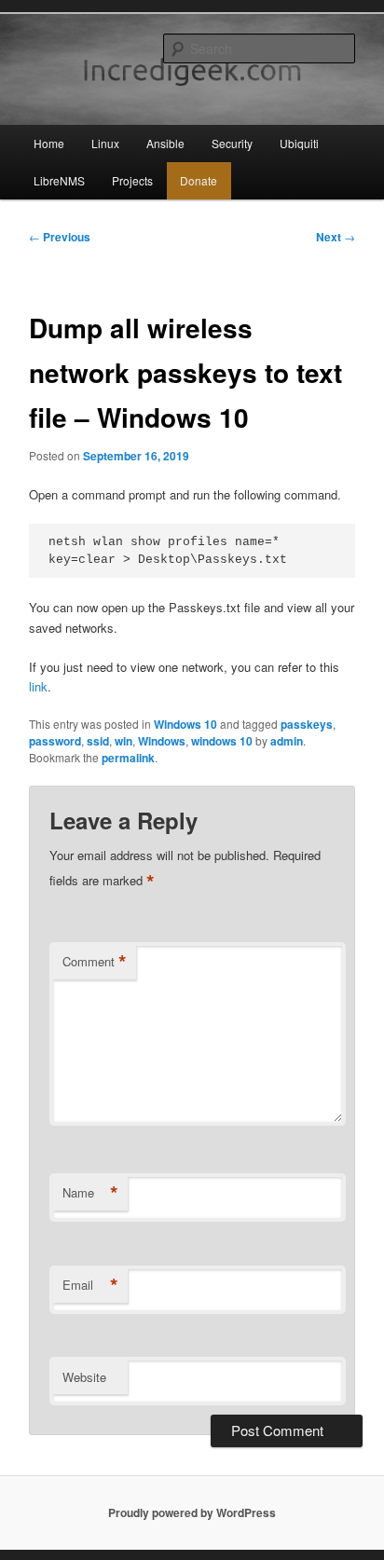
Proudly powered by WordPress (192, 1512)
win (123, 740)
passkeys (307, 724)
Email (90, 1285)
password (55, 740)
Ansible (165, 143)
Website (84, 1377)
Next (335, 236)
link (38, 686)
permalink (128, 757)
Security (232, 143)
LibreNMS (59, 180)
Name (90, 1193)
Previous (59, 236)
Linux (105, 143)
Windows (161, 740)
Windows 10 (185, 724)
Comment (94, 962)
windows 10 (222, 740)
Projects (132, 180)
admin (286, 740)
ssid (98, 740)
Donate (198, 180)
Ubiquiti (299, 143)
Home (49, 143)
